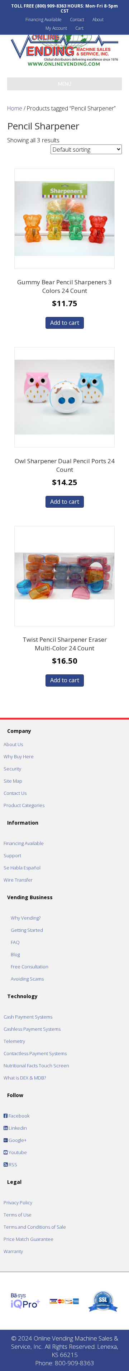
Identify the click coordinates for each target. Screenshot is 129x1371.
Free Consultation (29, 966)
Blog (15, 954)
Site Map (13, 781)
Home (14, 108)
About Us (13, 744)
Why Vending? (25, 918)
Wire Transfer (18, 880)
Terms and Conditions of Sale (35, 1227)
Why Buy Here (19, 756)
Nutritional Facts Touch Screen (36, 1065)
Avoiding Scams (27, 979)
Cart (79, 28)
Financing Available (43, 19)
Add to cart (64, 323)
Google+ (17, 1140)
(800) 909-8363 (50, 6)
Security (12, 768)
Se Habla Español (22, 867)
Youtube (17, 1152)
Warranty (13, 1251)
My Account (56, 28)
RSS (12, 1164)
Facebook (18, 1116)
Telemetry (14, 1041)
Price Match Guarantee (28, 1239)
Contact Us (15, 793)
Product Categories (24, 805)
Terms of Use (18, 1214)
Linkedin (17, 1128)
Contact (77, 19)
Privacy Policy (18, 1202)
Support (12, 855)
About (98, 19)
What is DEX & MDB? (25, 1077)
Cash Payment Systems (28, 1017)
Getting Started (27, 930)
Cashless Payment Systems (32, 1029)
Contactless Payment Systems (35, 1053)
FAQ (15, 942)
